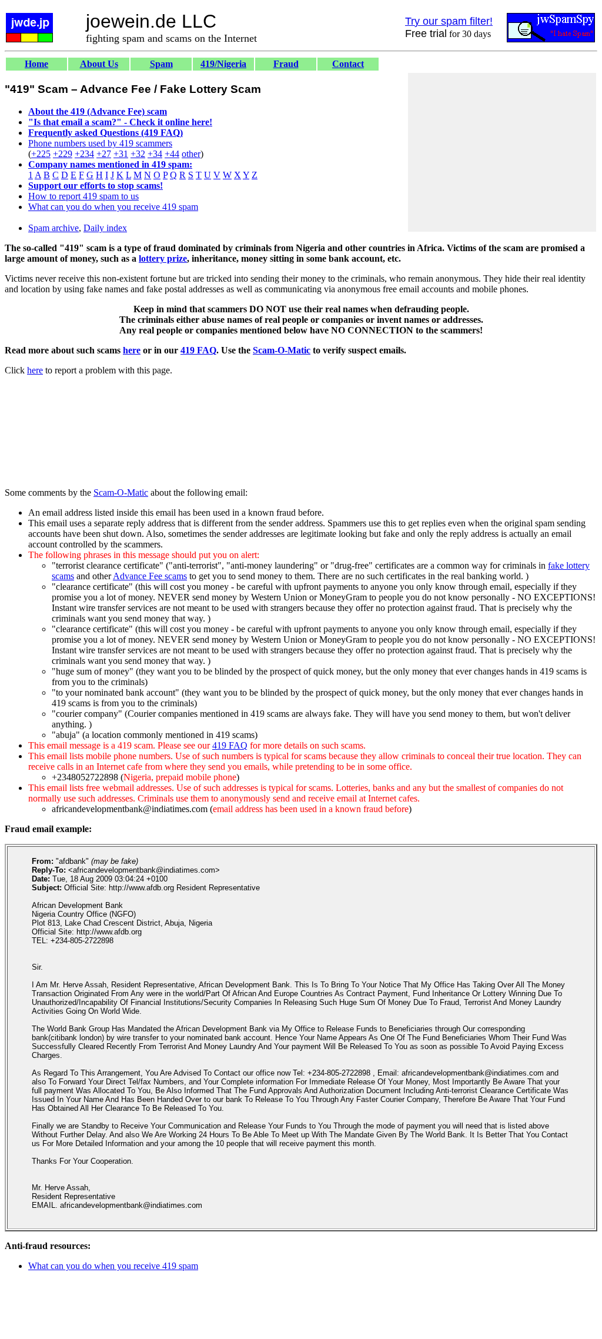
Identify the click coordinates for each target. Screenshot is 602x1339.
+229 (62, 154)
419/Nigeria (223, 64)
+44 (172, 154)
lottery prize (163, 258)
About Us (99, 64)
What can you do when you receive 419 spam (113, 207)
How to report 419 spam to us (83, 196)
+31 (120, 154)
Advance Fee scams (150, 576)
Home (36, 64)
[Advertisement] (502, 152)
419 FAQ (198, 350)
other (191, 154)
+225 (41, 154)
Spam (161, 64)
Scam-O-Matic (281, 350)
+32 (138, 154)
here (132, 350)
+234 (84, 154)
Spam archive (53, 228)
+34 (155, 154)
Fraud (286, 64)
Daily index (105, 228)
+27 (103, 154)
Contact (348, 64)
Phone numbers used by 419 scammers (100, 143)
